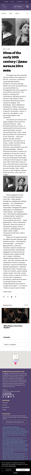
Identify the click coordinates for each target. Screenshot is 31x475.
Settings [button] (16, 473)
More (17, 13)
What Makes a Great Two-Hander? (13, 327)
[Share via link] (15, 296)
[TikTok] (13, 397)
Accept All (22, 470)
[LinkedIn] (11, 397)
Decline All (8, 470)
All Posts (4, 13)
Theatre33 (6, 373)
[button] (27, 13)
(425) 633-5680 (7, 393)
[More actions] (27, 49)
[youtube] (8, 397)
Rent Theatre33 (5, 407)
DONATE (4, 409)
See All (26, 305)
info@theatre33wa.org (8, 394)
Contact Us (4, 405)
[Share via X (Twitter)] (8, 296)
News (10, 13)
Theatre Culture (7, 291)
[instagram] (3, 397)
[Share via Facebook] (4, 296)
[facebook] (6, 397)
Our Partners (5, 402)
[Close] (29, 462)
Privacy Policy (12, 466)
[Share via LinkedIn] (11, 296)
